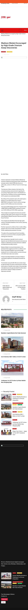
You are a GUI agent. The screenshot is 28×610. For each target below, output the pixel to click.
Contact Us (4, 596)
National (10, 51)
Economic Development (18, 403)
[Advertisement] (20, 16)
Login (3, 602)
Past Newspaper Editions (7, 594)
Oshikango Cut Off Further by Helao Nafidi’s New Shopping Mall (20, 424)
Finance (14, 404)
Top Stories (19, 394)
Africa (14, 394)
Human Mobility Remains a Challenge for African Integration (20, 398)
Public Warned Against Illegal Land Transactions (7, 287)
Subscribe (4, 599)
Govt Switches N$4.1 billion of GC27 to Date (13, 357)
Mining (3, 51)
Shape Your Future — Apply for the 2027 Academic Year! (20, 433)
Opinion (14, 428)
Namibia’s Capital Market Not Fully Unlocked (13, 333)
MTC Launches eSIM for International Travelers (20, 287)
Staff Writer (16, 297)
